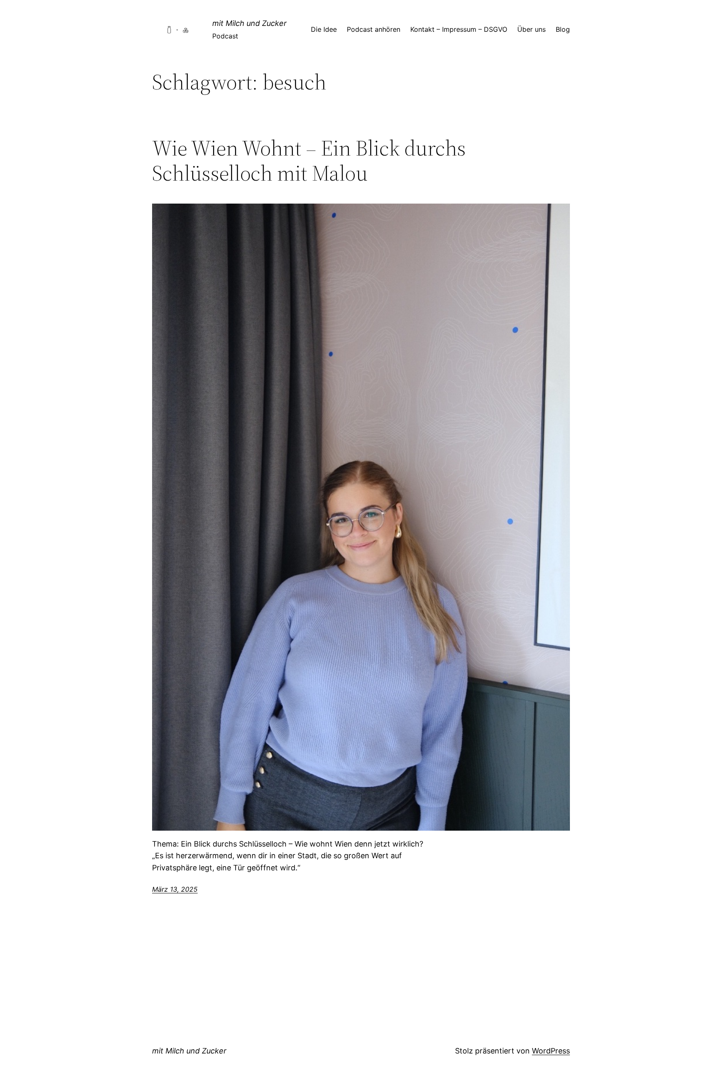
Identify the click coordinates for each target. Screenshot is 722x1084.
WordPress (551, 1050)
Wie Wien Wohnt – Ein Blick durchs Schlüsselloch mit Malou (309, 160)
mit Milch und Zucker (249, 23)
